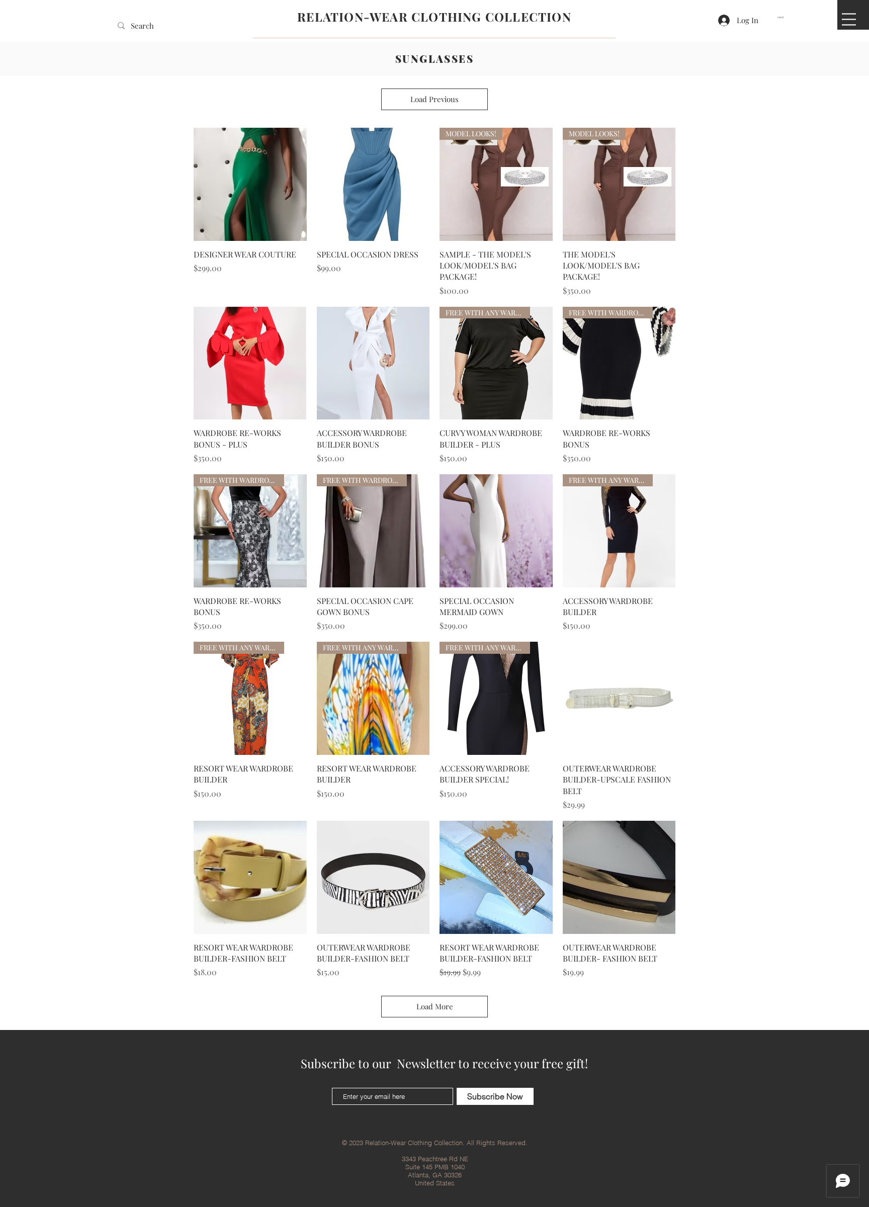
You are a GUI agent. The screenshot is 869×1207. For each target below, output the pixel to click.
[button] (782, 17)
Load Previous (434, 99)
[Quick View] (250, 184)
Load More (434, 1006)
